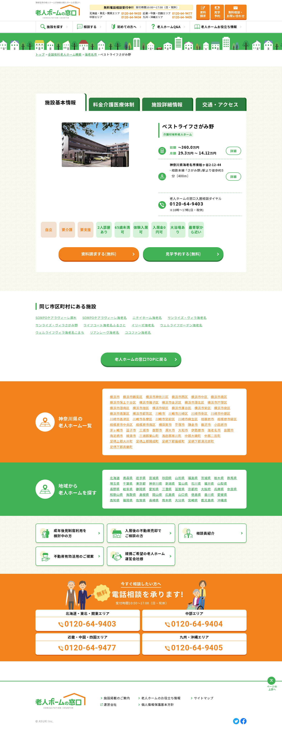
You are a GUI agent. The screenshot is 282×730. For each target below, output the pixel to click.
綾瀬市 (131, 435)
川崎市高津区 (119, 419)
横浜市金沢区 (171, 402)
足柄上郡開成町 (147, 441)
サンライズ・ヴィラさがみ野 (56, 325)
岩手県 (141, 478)
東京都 (141, 483)
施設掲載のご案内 (117, 698)
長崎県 (154, 500)
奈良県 (232, 489)
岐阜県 (128, 489)
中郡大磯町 (193, 435)
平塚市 (180, 424)
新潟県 (170, 483)
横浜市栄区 (203, 407)
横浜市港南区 (119, 407)
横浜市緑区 (160, 407)
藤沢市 (206, 424)
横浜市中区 (199, 396)
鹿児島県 (207, 500)
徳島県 (196, 494)
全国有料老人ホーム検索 (65, 54)
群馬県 (232, 478)
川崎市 (160, 413)
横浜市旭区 (141, 407)
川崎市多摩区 (142, 419)
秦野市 (157, 430)
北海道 (115, 478)
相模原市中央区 (121, 424)
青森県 (128, 478)
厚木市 (170, 430)
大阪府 (206, 489)
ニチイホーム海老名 (147, 317)
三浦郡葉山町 (149, 435)
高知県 (115, 500)
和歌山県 (116, 494)
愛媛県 (222, 494)
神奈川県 (155, 483)
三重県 (167, 489)
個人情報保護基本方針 (157, 704)
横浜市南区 (219, 396)
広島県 (170, 494)
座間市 (229, 430)
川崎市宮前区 (165, 419)
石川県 (196, 483)
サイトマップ (204, 698)
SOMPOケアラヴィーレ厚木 (56, 317)
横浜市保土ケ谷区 (123, 402)
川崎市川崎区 (178, 413)
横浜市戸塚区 (217, 402)
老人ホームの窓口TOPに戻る (141, 359)
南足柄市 (116, 435)
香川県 (209, 494)
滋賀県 (180, 489)
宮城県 (154, 478)
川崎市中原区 (220, 413)
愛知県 (154, 489)
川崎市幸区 (199, 413)
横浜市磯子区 (149, 402)
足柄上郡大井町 (121, 441)
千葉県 (128, 483)
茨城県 (206, 478)
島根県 (144, 494)
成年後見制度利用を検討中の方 (70, 533)
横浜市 (115, 396)
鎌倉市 (193, 424)
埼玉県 (115, 483)
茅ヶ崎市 (116, 430)
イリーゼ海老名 (143, 325)
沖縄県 (222, 500)
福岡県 (128, 500)
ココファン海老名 (138, 332)
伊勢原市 (197, 430)
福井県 (209, 483)
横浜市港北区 (194, 402)
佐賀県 (141, 500)
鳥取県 (131, 494)
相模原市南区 (146, 424)
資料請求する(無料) (99, 254)
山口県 (183, 494)
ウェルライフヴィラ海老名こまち (59, 332)
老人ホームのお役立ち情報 (161, 698)
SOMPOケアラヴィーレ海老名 (104, 317)
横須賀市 (165, 424)
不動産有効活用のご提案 (74, 556)
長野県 (115, 489)
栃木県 (219, 478)
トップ (40, 54)
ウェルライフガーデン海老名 (181, 325)
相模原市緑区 (227, 419)
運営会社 (110, 704)
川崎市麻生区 (188, 419)
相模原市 (207, 419)
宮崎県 (193, 500)
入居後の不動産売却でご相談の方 (143, 533)
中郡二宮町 (212, 435)
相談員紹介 (205, 533)
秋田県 (167, 478)
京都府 (193, 489)
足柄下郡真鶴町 (121, 446)
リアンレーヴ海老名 (104, 332)
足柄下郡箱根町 (173, 441)
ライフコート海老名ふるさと (104, 325)
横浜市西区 (180, 396)
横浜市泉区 (222, 407)
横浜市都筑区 (142, 413)
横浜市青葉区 (119, 413)
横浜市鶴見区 (133, 396)
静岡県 (141, 489)
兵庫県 (219, 489)
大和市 (183, 430)
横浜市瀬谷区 (181, 407)
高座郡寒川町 (172, 435)
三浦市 (144, 430)
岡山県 (157, 494)
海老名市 (91, 54)
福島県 (193, 478)
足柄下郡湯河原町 (201, 441)
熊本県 (167, 500)
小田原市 (220, 424)
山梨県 (222, 483)
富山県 (183, 483)
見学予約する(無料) (183, 254)
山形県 (180, 478)
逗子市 (131, 430)
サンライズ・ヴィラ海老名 (187, 317)
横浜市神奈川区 (157, 396)
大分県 (180, 500)
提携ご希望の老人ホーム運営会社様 (145, 556)
